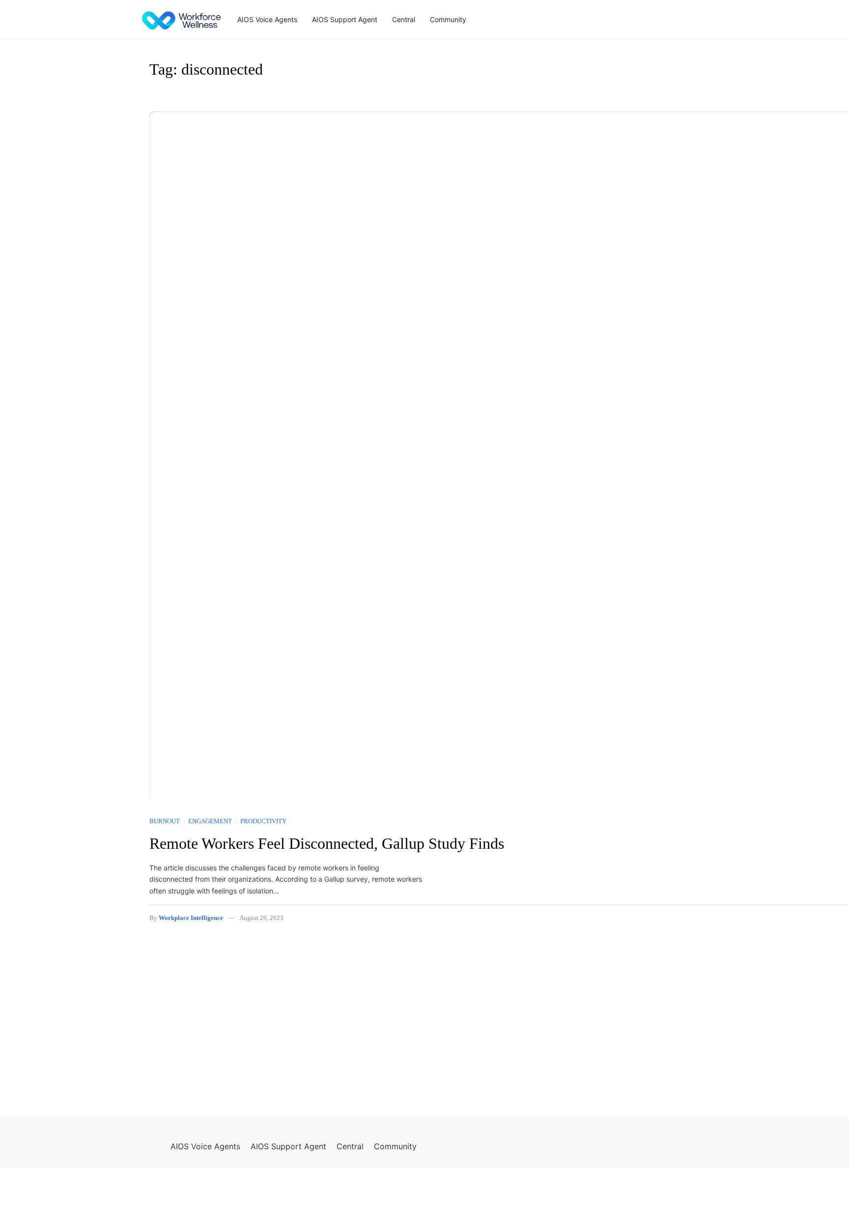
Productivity (263, 821)
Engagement (210, 821)
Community (448, 19)
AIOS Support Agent (344, 19)
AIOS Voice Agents (267, 19)
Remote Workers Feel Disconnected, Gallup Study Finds (326, 843)
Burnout (164, 821)
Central (403, 19)
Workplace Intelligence (191, 917)
